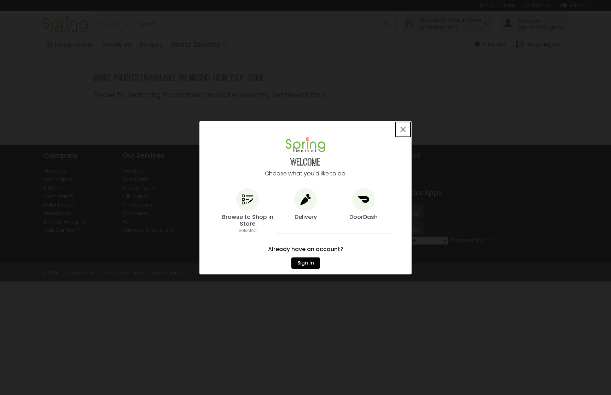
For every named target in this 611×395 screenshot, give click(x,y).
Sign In (305, 262)
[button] (248, 211)
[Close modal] (403, 129)
